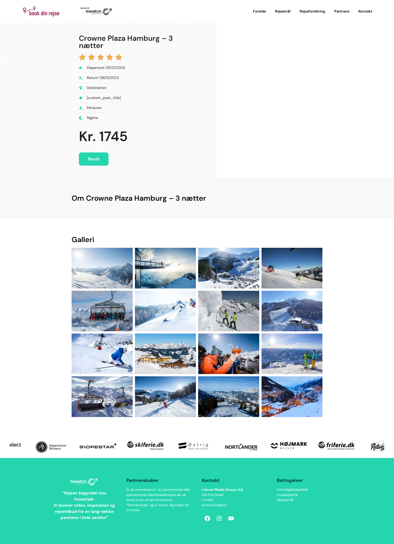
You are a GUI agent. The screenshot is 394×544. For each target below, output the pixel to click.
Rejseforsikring (312, 11)
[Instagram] (219, 518)
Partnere (341, 11)
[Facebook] (207, 518)
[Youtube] (231, 518)
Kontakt (365, 11)
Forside (259, 11)
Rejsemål (282, 11)
